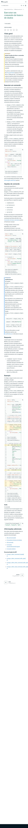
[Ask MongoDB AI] (23, 5)
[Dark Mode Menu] (25, 5)
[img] (5, 30)
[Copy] (23, 150)
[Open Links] (25, 2)
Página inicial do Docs (8, 9)
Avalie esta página (8, 27)
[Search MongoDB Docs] (21, 5)
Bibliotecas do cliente (18, 9)
